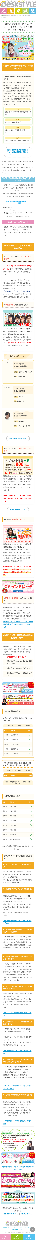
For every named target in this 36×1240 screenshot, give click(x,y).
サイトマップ (28, 1227)
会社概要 (5, 1227)
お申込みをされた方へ (17, 1229)
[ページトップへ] (32, 1229)
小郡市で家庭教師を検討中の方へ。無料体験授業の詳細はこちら (17, 152)
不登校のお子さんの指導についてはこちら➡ (18, 621)
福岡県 (28, 15)
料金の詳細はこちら (17, 509)
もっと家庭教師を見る (17, 438)
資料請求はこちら (26, 1213)
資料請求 (28, 1238)
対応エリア (21, 15)
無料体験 (16, 1238)
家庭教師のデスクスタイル (9, 15)
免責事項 (21, 1227)
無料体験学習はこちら (11, 1213)
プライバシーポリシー (13, 1227)
